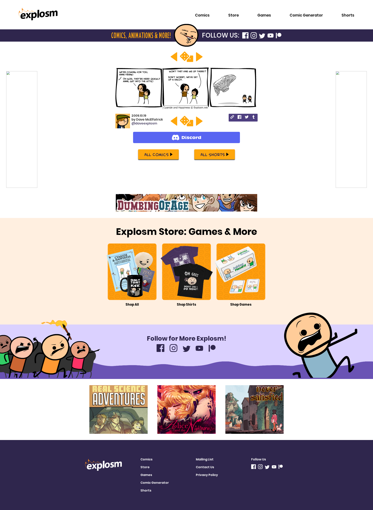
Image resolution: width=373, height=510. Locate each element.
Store (233, 15)
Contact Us (205, 467)
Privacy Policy (207, 475)
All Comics (156, 154)
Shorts (348, 15)
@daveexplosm (144, 123)
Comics (202, 15)
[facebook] (239, 117)
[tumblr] (254, 117)
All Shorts (212, 154)
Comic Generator (306, 15)
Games (264, 15)
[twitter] (246, 117)
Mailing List (205, 459)
